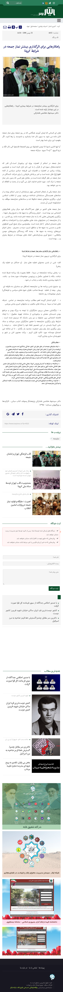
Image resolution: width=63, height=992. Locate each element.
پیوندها (41, 968)
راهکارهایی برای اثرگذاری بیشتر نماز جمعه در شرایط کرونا (31, 49)
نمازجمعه (56, 438)
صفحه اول (34, 26)
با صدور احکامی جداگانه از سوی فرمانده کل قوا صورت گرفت (35, 604)
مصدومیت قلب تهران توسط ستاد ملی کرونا (18, 484)
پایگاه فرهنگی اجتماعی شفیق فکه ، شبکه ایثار (23, 987)
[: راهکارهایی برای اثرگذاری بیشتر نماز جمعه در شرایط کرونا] (5, 27)
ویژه (28, 26)
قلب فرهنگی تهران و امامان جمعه (19, 455)
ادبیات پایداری (42, 26)
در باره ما (23, 968)
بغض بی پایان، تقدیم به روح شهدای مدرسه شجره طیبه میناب (18, 766)
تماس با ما (33, 968)
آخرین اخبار (52, 26)
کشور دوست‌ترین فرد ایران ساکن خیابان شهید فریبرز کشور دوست (32, 612)
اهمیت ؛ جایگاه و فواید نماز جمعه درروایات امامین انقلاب (19, 505)
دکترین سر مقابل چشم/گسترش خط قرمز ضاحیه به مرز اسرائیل (34, 619)
